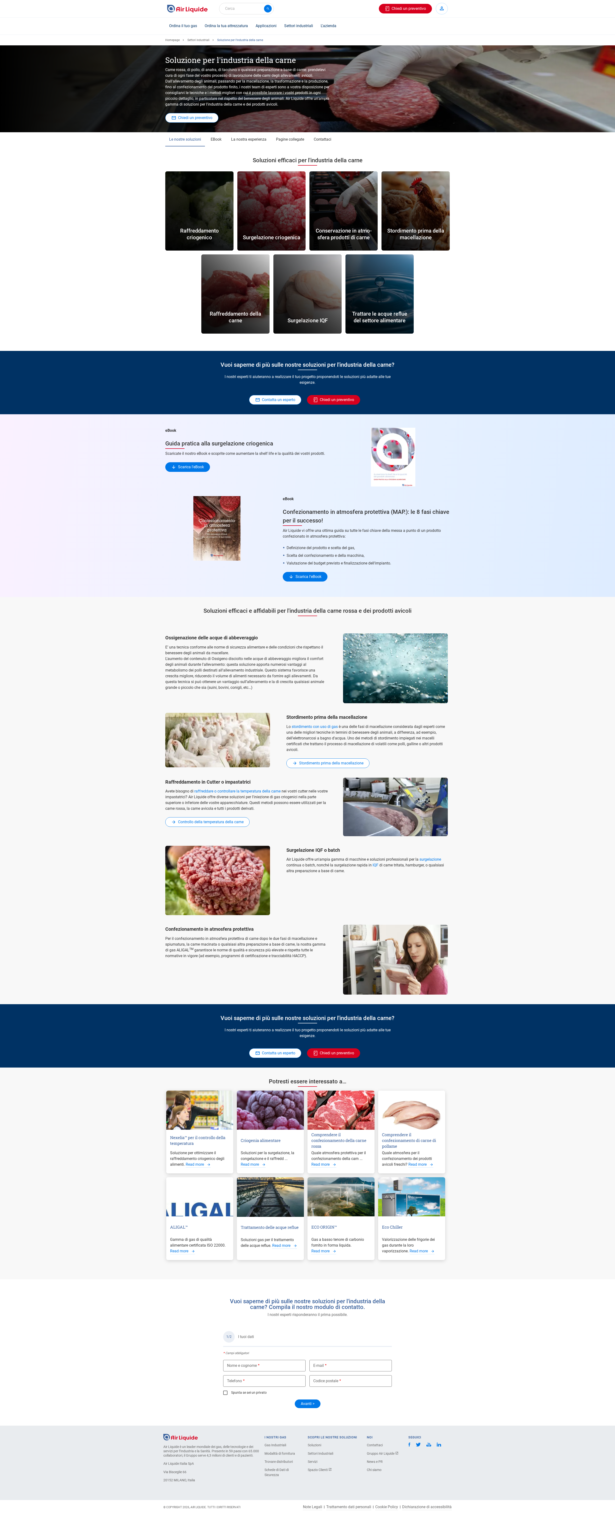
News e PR (375, 1462)
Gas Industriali (275, 1445)
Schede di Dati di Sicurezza (276, 1472)
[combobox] (246, 8)
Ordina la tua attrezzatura (226, 26)
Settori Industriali (320, 1453)
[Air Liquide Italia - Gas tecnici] (187, 8)
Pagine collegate (290, 139)
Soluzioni (314, 1445)
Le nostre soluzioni (185, 139)
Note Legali (312, 1507)
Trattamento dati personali (348, 1507)
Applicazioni (266, 26)
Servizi (312, 1462)
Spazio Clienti (318, 1470)
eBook (216, 139)
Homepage (172, 40)
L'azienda (328, 26)
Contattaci (322, 139)
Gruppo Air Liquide (381, 1453)
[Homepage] (180, 1437)
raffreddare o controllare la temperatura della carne (237, 791)
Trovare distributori (278, 1462)
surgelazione (430, 859)
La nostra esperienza (248, 139)
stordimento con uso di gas (315, 726)
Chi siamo (374, 1470)
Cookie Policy (386, 1507)
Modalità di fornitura (279, 1453)
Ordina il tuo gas (183, 26)
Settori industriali (298, 26)
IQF (375, 865)
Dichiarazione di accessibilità (427, 1507)
